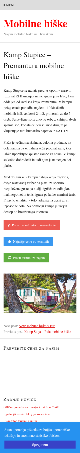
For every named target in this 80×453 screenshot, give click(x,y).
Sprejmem (40, 444)
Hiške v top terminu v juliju (20, 421)
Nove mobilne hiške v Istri (37, 325)
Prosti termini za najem (28, 257)
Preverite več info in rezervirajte (33, 225)
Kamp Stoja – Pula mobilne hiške (47, 331)
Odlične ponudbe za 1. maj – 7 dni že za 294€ (31, 407)
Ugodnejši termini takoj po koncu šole (27, 414)
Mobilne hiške (35, 23)
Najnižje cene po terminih (30, 241)
